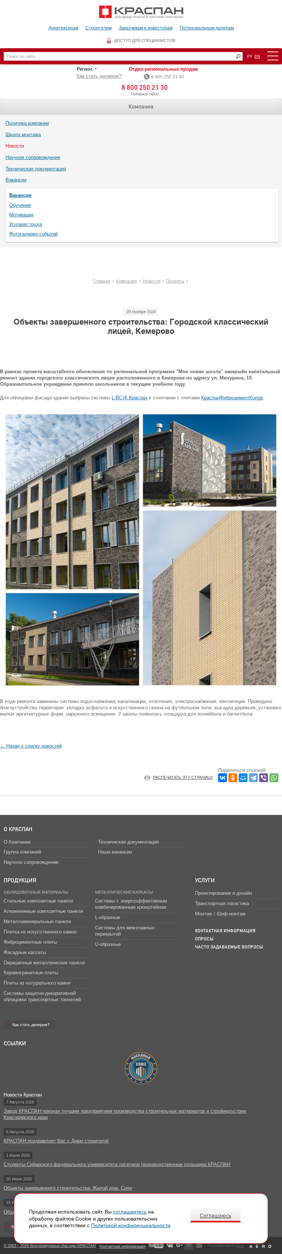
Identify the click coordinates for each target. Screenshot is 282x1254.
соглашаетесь (130, 1212)
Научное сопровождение (33, 157)
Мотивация (21, 215)
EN (257, 56)
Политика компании (27, 123)
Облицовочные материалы (36, 892)
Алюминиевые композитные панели (43, 911)
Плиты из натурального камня (37, 983)
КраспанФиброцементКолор (232, 397)
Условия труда (25, 224)
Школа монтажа (23, 134)
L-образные (107, 917)
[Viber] (263, 777)
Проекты (175, 281)
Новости (15, 146)
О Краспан (18, 829)
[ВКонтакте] (222, 777)
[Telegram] (253, 777)
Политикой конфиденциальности (130, 1225)
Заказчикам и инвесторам (146, 28)
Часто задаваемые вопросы (229, 947)
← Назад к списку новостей (31, 746)
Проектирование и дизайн (223, 893)
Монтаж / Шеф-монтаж (220, 913)
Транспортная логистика (222, 903)
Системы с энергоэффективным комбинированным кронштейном (131, 904)
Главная (101, 281)
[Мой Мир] (243, 777)
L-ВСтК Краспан (129, 397)
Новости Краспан (23, 1095)
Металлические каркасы (124, 892)
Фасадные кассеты (25, 952)
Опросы (204, 939)
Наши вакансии (115, 852)
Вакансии (16, 180)
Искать (238, 56)
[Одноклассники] (232, 777)
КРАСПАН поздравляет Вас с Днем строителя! (56, 1141)
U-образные (108, 944)
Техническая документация (36, 169)
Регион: (86, 69)
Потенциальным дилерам (207, 28)
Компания (141, 106)
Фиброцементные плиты (30, 942)
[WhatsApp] (274, 777)
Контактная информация (225, 930)
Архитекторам (63, 28)
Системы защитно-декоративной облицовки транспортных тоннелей (42, 996)
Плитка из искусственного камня (40, 932)
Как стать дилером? (99, 76)
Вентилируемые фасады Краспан (141, 12)
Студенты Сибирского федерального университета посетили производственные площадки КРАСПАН (117, 1164)
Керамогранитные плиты (31, 972)
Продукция (20, 880)
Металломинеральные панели (37, 921)
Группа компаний (22, 852)
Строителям (99, 28)
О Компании (17, 842)
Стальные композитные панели (38, 901)
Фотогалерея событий (33, 234)
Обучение (20, 205)
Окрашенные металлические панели (44, 962)
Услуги (205, 880)
